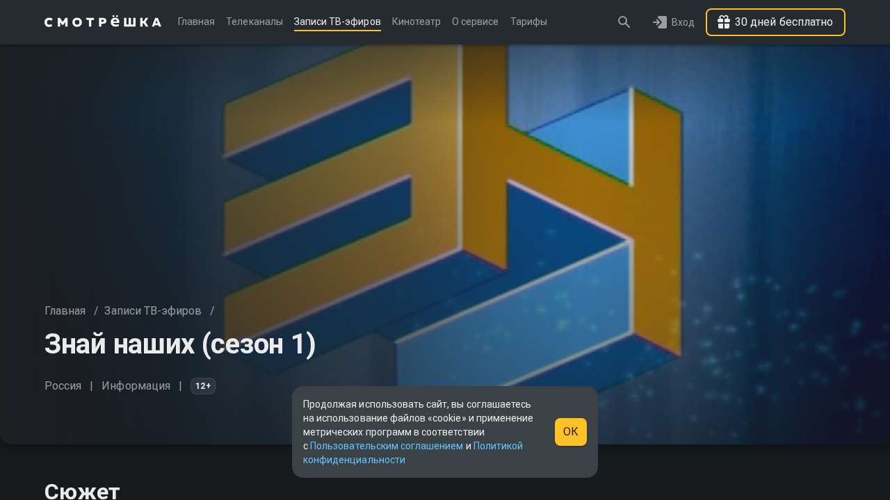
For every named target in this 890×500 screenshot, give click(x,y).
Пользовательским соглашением (386, 445)
